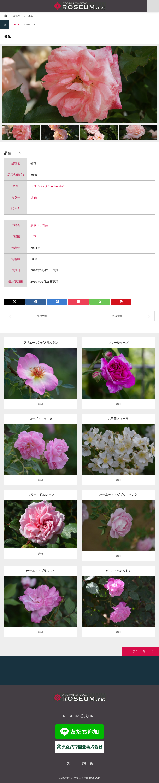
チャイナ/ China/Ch (43, 598)
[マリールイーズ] (118, 379)
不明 (57, 446)
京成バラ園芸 (39, 225)
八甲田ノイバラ (118, 418)
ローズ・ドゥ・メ (40, 418)
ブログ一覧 (139, 651)
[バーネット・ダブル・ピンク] (118, 533)
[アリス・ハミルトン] (118, 607)
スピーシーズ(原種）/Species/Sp (120, 446)
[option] (79, 84)
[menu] (153, 6)
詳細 (40, 404)
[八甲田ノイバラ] (118, 455)
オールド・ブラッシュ (40, 570)
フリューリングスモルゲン (40, 342)
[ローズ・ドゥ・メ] (41, 455)
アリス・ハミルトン (118, 570)
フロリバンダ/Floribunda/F (47, 186)
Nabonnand (135, 598)
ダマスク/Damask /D (123, 370)
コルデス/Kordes (52, 371)
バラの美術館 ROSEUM (87, 777)
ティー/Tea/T (38, 520)
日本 (33, 236)
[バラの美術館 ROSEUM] (79, 6)
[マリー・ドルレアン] (41, 529)
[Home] (5, 15)
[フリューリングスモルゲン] (41, 381)
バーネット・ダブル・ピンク (118, 494)
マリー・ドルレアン (41, 494)
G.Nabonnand (53, 520)
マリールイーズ (118, 342)
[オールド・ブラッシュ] (41, 607)
